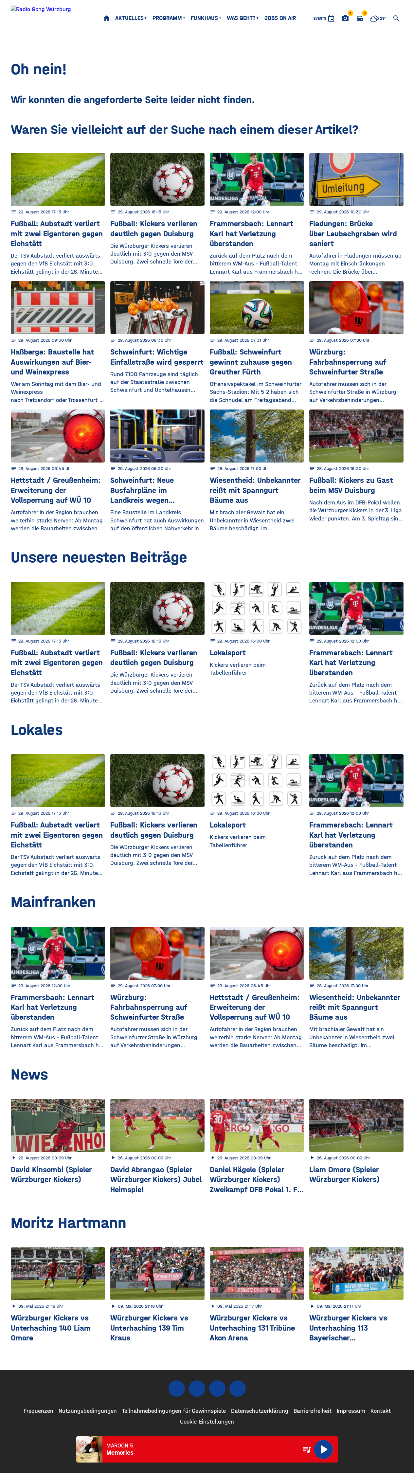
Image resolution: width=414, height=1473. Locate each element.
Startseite (107, 18)
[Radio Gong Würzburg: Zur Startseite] (41, 18)
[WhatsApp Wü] (237, 1388)
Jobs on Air (280, 18)
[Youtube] (217, 1388)
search (396, 18)
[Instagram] (197, 1388)
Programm (167, 18)
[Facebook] (177, 1388)
